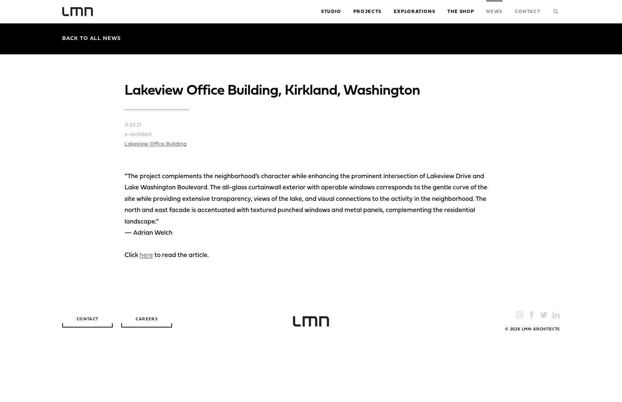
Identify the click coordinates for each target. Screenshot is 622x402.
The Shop (460, 11)
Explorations (415, 11)
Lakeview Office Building (155, 144)
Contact (527, 11)
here (146, 255)
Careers (147, 319)
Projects (367, 11)
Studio (331, 11)
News (494, 11)
